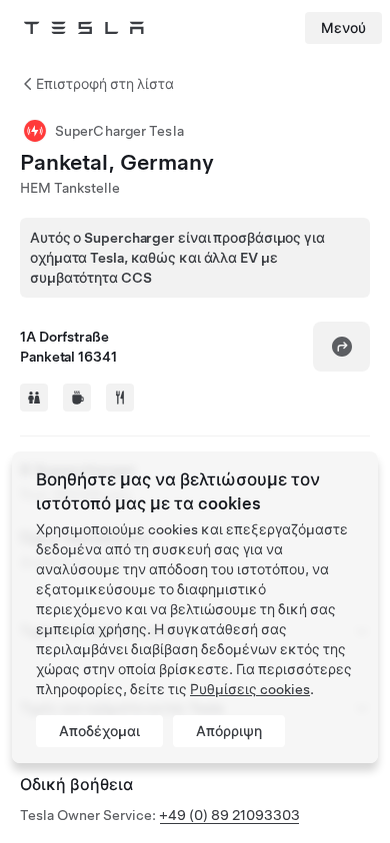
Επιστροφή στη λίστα (105, 84)
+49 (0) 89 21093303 (229, 815)
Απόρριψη (229, 731)
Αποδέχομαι (99, 731)
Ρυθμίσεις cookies (250, 689)
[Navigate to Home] (84, 28)
